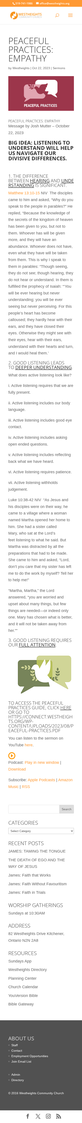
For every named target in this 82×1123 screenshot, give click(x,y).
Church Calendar (23, 987)
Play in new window (42, 762)
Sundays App (19, 961)
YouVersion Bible (23, 995)
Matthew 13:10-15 (24, 193)
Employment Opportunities (29, 1056)
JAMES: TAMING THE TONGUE (37, 851)
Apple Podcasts (41, 780)
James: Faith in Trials (26, 892)
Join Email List (21, 1061)
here (66, 707)
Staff (14, 1045)
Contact (16, 1050)
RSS (26, 787)
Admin (15, 1074)
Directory (17, 1080)
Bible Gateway (21, 1004)
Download (17, 769)
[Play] (11, 756)
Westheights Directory (27, 969)
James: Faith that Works (29, 875)
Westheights (21, 68)
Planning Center (22, 978)
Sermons (59, 68)
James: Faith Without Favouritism (37, 884)
